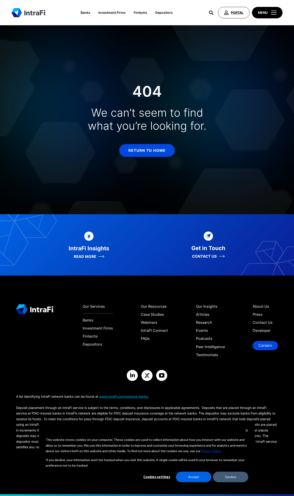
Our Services (94, 306)
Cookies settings (156, 477)
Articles (202, 314)
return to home (147, 150)
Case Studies (152, 314)
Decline (230, 477)
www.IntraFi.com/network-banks (123, 396)
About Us (261, 306)
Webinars (149, 322)
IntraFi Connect (154, 330)
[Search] (211, 12)
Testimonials (207, 355)
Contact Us (263, 322)
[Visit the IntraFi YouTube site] (161, 375)
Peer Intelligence (210, 347)
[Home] (28, 12)
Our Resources (154, 306)
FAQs (145, 338)
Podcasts (204, 338)
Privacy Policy (210, 451)
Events (202, 330)
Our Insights (207, 306)
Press (258, 314)
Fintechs (140, 12)
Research (204, 322)
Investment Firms (112, 12)
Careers (265, 345)
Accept (193, 477)
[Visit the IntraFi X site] (147, 375)
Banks (85, 12)
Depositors (164, 12)
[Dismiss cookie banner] (246, 431)
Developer (262, 330)
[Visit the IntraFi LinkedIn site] (132, 375)
